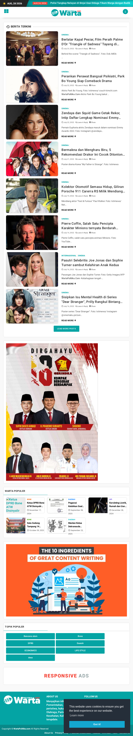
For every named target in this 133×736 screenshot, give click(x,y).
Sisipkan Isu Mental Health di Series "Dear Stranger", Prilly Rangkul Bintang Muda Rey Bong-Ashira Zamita (90, 299)
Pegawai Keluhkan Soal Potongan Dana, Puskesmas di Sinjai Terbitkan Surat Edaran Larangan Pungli (76, 504)
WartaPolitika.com (22, 729)
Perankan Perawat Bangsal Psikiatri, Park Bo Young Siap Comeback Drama (93, 78)
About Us (48, 733)
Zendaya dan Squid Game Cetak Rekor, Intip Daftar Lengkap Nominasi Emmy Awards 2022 (90, 115)
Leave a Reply (83, 49)
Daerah (71, 499)
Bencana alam (30, 636)
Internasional (68, 256)
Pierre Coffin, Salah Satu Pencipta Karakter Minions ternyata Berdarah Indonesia (88, 226)
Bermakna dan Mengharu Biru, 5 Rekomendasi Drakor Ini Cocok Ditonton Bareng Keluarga (92, 152)
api (110, 499)
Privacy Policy (61, 733)
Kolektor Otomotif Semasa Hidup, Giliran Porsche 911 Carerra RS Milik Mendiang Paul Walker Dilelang (92, 189)
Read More (67, 63)
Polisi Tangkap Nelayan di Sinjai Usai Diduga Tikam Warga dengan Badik (80, 3)
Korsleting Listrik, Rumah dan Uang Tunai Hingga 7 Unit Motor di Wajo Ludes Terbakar (118, 504)
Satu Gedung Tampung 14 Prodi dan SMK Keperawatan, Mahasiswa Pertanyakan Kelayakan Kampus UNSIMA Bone (35, 525)
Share (93, 49)
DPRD (30, 643)
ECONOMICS (31, 650)
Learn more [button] (77, 715)
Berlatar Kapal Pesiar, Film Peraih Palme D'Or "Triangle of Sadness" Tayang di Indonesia (92, 41)
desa (30, 657)
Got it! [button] (97, 724)
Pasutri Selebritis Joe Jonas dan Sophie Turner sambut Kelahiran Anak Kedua (92, 262)
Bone (29, 499)
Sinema (65, 35)
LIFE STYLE (80, 650)
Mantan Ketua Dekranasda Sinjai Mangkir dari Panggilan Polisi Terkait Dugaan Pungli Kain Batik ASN (75, 525)
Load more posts (66, 329)
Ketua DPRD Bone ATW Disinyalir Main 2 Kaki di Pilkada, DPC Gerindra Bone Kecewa (35, 504)
